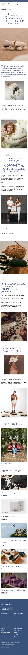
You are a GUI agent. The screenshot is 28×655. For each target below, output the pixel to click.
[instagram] (3, 609)
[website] (16, 4)
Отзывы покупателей (5, 632)
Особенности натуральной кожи (12, 493)
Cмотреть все (4, 615)
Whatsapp (16, 632)
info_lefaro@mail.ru (18, 628)
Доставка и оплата (18, 617)
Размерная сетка (17, 615)
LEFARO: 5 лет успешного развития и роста (13, 541)
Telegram (16, 634)
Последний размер (5, 619)
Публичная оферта (5, 647)
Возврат (16, 619)
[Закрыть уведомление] (27, 652)
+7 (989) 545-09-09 (18, 630)
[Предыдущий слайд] (3, 446)
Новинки (3, 617)
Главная (3, 9)
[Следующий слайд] (24, 446)
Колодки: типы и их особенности (13, 590)
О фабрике (8, 9)
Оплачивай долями (8, 517)
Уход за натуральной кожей (11, 566)
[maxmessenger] (10, 609)
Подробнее (23, 1)
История (3, 628)
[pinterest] (12, 609)
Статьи (2, 630)
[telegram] (8, 609)
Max (15, 636)
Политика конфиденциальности (8, 650)
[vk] (5, 609)
